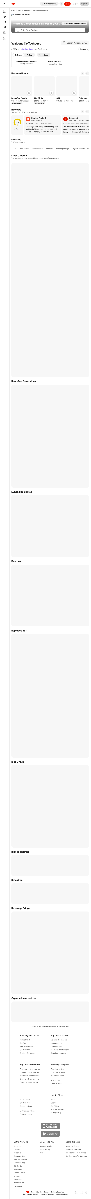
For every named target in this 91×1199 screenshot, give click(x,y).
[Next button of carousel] (87, 73)
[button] (60, 4)
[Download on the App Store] (50, 1126)
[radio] (18, 55)
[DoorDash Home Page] (13, 4)
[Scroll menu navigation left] (16, 148)
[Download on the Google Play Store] (50, 1134)
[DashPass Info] (32, 63)
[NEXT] (87, 111)
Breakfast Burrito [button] (75, 126)
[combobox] (52, 30)
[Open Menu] (4, 3)
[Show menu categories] (12, 149)
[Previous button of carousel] (82, 73)
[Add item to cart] (29, 93)
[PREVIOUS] (82, 111)
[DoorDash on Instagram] (85, 1193)
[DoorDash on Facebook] (76, 1193)
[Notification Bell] (61, 4)
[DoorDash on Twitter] (81, 1193)
